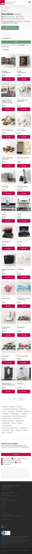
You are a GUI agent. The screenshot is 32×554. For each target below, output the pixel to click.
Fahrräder (27, 411)
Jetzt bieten (8, 79)
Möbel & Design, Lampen (8, 420)
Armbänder (19, 406)
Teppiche (25, 430)
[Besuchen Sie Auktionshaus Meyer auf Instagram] (5, 527)
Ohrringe (20, 423)
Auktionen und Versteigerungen (8, 500)
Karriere (3, 503)
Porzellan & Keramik (7, 425)
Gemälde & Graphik (15, 413)
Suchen (16, 42)
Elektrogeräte (19, 411)
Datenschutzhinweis (6, 514)
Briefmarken (23, 409)
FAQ (2, 506)
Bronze (4, 411)
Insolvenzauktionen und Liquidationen (12, 460)
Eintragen (16, 454)
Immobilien (19, 462)
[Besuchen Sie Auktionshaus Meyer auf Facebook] (2, 527)
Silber (12, 430)
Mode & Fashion (20, 420)
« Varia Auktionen (5, 7)
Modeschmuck (5, 423)
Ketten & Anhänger (6, 418)
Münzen (13, 423)
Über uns (3, 505)
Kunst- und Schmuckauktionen (20, 458)
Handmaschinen (6, 416)
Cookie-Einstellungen (6, 519)
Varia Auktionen (7, 458)
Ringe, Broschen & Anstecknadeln (10, 428)
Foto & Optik (5, 413)
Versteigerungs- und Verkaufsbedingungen (11, 516)
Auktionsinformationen (10, 28)
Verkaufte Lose (7, 38)
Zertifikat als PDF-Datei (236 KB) (16, 538)
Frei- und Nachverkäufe (8, 462)
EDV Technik (11, 411)
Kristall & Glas (17, 418)
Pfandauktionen (7, 464)
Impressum (4, 512)
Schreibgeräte (24, 428)
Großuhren (24, 413)
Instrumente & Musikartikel (18, 416)
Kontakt (3, 508)
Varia (3, 432)
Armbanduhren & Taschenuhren (10, 409)
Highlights (11, 406)
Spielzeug (18, 430)
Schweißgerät (5, 430)
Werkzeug (9, 432)
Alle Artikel (4, 406)
